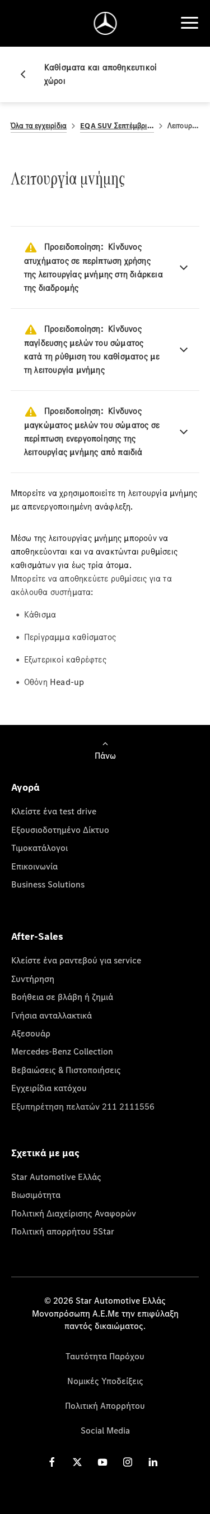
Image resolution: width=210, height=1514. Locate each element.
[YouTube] (102, 1462)
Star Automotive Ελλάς (56, 1176)
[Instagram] (127, 1462)
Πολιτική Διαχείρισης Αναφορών (73, 1213)
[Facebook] (52, 1462)
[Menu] (189, 23)
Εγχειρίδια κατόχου (49, 1087)
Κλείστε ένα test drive (53, 811)
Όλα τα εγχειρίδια (39, 125)
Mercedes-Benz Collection (62, 1051)
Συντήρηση (32, 978)
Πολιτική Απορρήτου (105, 1405)
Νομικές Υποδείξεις (105, 1380)
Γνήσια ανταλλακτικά (51, 1015)
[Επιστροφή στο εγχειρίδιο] (27, 74)
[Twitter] (77, 1462)
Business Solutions (48, 884)
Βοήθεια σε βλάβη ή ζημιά (62, 996)
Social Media (105, 1430)
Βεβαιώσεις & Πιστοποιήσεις (66, 1069)
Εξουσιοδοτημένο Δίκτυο (60, 829)
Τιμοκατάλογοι (39, 847)
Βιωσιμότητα (35, 1194)
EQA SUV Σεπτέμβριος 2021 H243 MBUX (116, 125)
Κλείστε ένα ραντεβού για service (76, 960)
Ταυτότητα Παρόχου (105, 1356)
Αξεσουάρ (30, 1033)
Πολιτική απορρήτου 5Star (62, 1231)
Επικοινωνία (34, 866)
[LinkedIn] (153, 1462)
